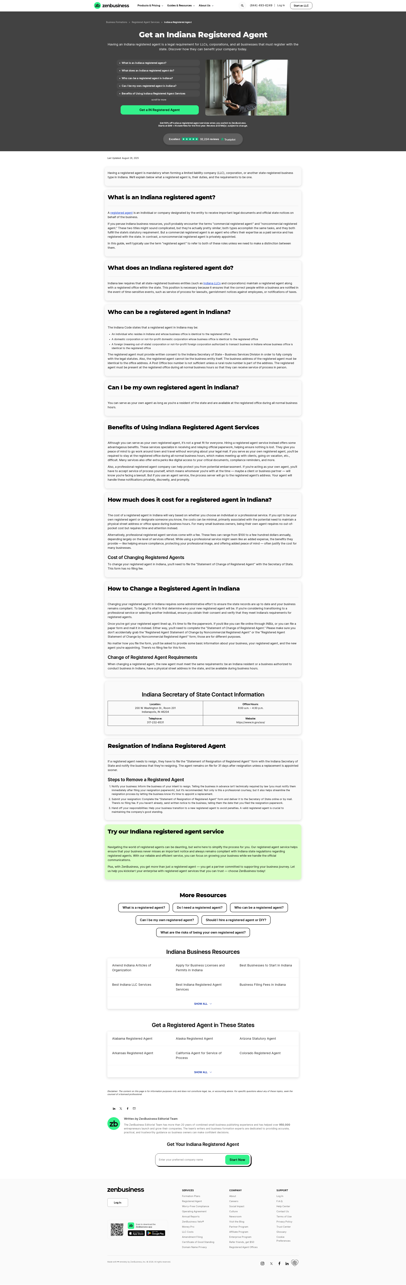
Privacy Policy (284, 1222)
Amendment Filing (192, 1237)
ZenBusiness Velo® (193, 1222)
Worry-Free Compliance (195, 1206)
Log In (281, 5)
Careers (233, 1201)
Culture (233, 1211)
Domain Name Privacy (194, 1247)
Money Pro (188, 1227)
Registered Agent (192, 1201)
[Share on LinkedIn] (115, 1109)
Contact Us (282, 1211)
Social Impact (236, 1206)
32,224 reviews (209, 139)
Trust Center (283, 1227)
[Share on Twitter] (122, 1109)
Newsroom (235, 1216)
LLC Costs (188, 1232)
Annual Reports (191, 1216)
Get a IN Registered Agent (159, 110)
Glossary (281, 1232)
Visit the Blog (236, 1222)
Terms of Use (284, 1216)
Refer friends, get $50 (241, 1242)
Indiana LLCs (212, 283)
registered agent (121, 213)
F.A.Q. (279, 1201)
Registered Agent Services (146, 22)
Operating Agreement (194, 1211)
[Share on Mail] (135, 1109)
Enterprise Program (240, 1237)
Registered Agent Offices (243, 1247)
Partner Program (238, 1227)
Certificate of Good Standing (198, 1242)
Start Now (237, 1160)
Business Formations (116, 22)
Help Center (283, 1206)
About (232, 1196)
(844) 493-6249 (261, 5)
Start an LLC (301, 5)
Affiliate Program (238, 1232)
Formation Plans (191, 1196)
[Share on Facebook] (129, 1109)
